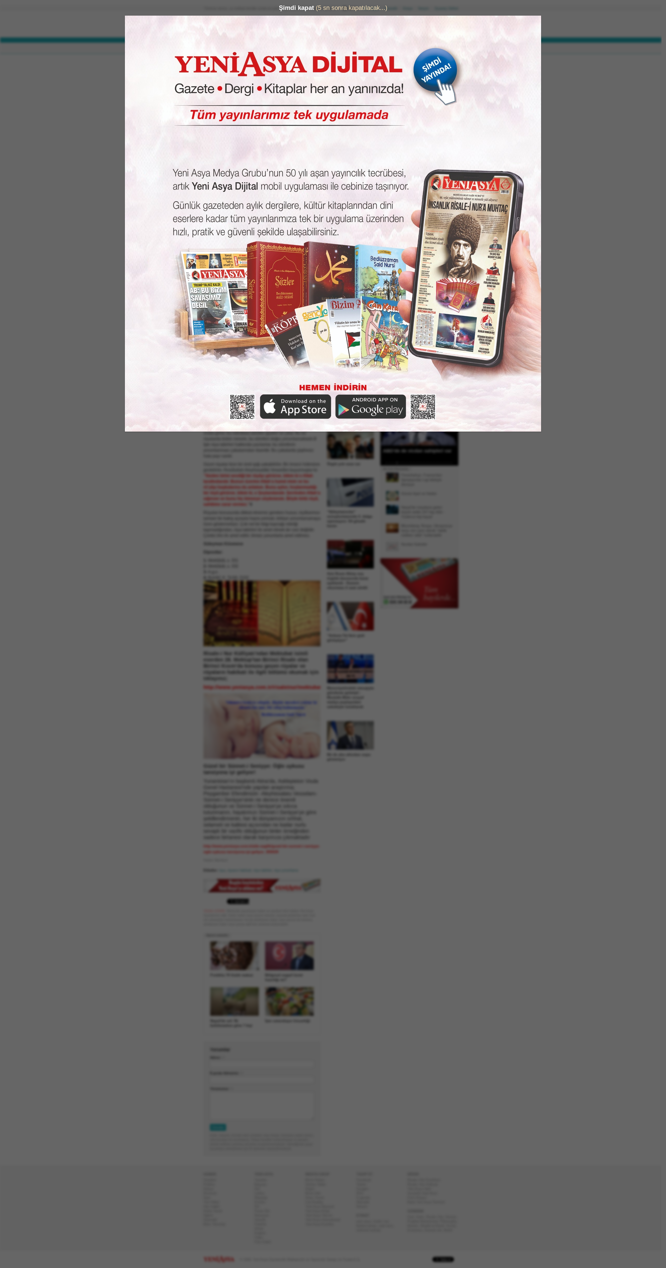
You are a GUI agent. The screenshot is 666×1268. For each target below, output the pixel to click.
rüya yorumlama (288, 870)
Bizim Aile (315, 1193)
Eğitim (210, 1215)
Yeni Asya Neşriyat (322, 1206)
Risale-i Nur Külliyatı (424, 1184)
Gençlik (262, 1220)
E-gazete (365, 1198)
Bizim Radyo (317, 1180)
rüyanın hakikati (241, 870)
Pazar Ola (264, 1211)
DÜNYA (241, 48)
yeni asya (365, 1221)
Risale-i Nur (436, 1217)
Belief (450, 1230)
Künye (410, 8)
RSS (362, 1193)
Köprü (312, 1189)
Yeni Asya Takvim (321, 1215)
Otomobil (212, 1220)
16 (439, 462)
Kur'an (453, 1226)
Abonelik (393, 8)
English (262, 1233)
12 (426, 462)
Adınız (217, 1057)
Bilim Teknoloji (216, 1224)
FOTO (357, 48)
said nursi (388, 1226)
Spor (209, 1198)
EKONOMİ (265, 48)
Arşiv (392, 186)
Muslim (414, 1226)
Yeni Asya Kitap (319, 1211)
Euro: (313, 27)
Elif (259, 1206)
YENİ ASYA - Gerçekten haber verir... (238, 24)
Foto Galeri (265, 1242)
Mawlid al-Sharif (434, 1226)
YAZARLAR (312, 48)
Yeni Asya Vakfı (421, 1189)
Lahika (261, 1193)
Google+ (364, 1189)
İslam (422, 1217)
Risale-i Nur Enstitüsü (425, 1180)
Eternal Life (435, 1230)
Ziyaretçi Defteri (448, 8)
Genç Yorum (317, 1198)
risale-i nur (382, 1221)
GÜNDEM (218, 48)
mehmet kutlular (370, 1230)
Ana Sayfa (373, 8)
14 (433, 462)
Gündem (212, 1180)
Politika (211, 1184)
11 (422, 462)
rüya (224, 870)
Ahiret (261, 1229)
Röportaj (263, 1198)
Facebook (365, 1180)
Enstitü (262, 1202)
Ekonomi (212, 1193)
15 (436, 462)
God (412, 1217)
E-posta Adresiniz (226, 1073)
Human (452, 1217)
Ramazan (264, 1215)
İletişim (425, 8)
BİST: (313, 32)
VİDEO (336, 48)
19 (449, 462)
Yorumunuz (221, 1089)
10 (419, 462)
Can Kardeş (316, 1202)
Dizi (259, 1189)
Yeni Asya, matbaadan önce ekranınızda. (436, 221)
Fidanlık (262, 1224)
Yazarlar (263, 1180)
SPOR (288, 48)
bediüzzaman (368, 1226)
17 (443, 462)
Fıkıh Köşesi (419, 1198)
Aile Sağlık (214, 1206)
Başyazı (263, 1184)
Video (261, 1237)
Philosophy (450, 1221)
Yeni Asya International (325, 1220)
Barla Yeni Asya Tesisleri (428, 1202)
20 (453, 462)
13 (429, 462)
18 (446, 462)
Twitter (363, 1184)
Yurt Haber (213, 1202)
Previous (386, 419)
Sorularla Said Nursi (424, 1193)
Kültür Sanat (215, 1211)
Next (454, 419)
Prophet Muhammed (424, 1221)
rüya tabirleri (264, 870)
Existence (417, 1230)
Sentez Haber (318, 1184)
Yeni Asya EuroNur (322, 1224)
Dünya (210, 1189)
